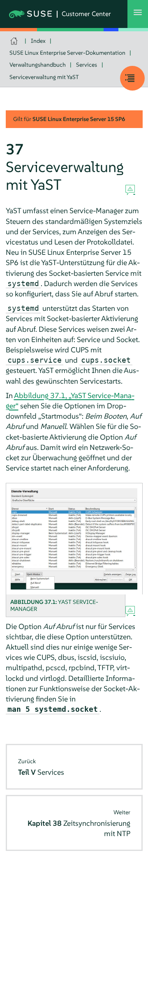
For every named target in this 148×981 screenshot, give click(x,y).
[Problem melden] (130, 190)
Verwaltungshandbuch (37, 64)
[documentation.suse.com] (15, 41)
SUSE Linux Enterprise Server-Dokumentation (67, 52)
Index (38, 40)
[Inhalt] (132, 78)
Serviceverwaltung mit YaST (44, 77)
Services (86, 64)
